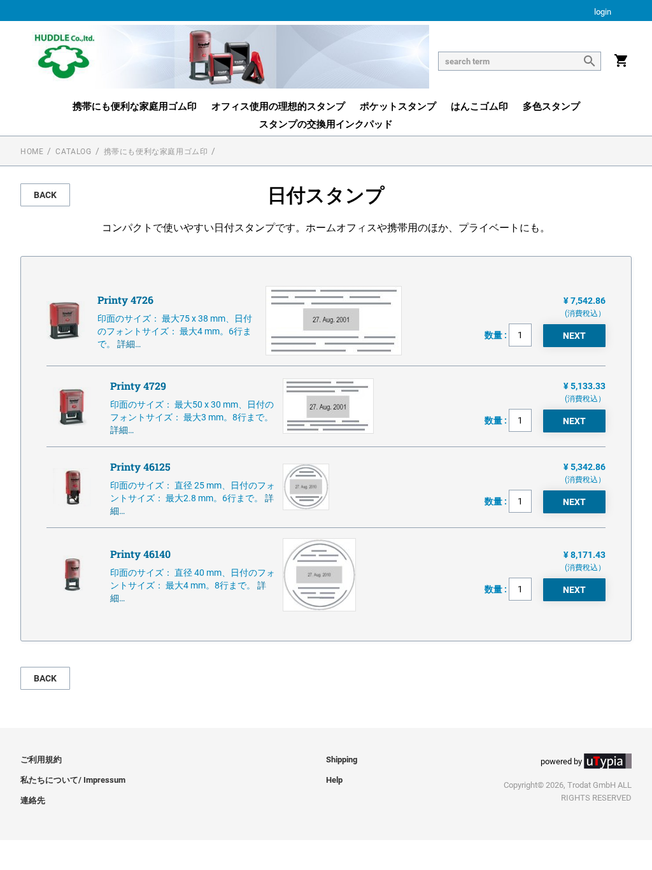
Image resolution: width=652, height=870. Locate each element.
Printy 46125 (140, 466)
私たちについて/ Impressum (72, 780)
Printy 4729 (138, 385)
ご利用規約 (41, 759)
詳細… (129, 344)
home (31, 151)
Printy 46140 (140, 553)
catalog (73, 151)
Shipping (341, 759)
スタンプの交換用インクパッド (326, 124)
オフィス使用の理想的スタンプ (278, 106)
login (602, 12)
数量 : (497, 335)
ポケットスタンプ (398, 106)
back (45, 195)
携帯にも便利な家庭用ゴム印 (135, 106)
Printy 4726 (125, 299)
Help (334, 780)
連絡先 (32, 800)
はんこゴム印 (479, 106)
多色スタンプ (551, 106)
